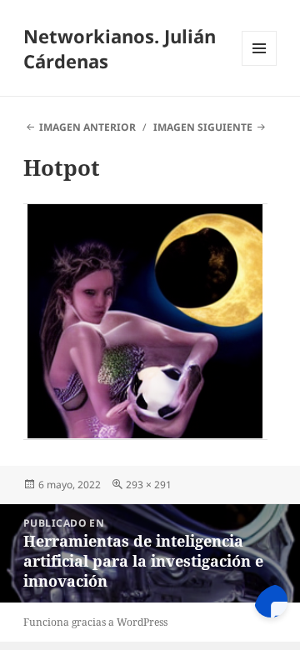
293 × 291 (149, 485)
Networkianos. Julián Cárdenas (119, 48)
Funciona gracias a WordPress (95, 622)
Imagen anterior (87, 127)
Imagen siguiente (202, 127)
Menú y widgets (259, 65)
